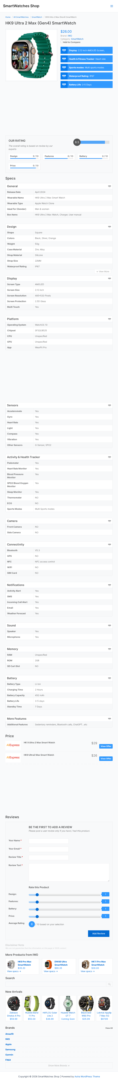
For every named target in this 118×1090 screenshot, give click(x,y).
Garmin (9, 1054)
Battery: (13, 908)
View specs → (14, 971)
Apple (8, 1044)
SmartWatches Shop (21, 6)
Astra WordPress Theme (87, 1076)
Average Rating (16, 923)
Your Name (15, 840)
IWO (35, 954)
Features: (13, 901)
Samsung (10, 1049)
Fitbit (8, 1060)
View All (109, 1028)
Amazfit (9, 1034)
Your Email (15, 848)
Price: (12, 916)
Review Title (16, 857)
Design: (13, 894)
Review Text (16, 865)
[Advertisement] (59, 112)
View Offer (106, 746)
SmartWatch (77, 39)
